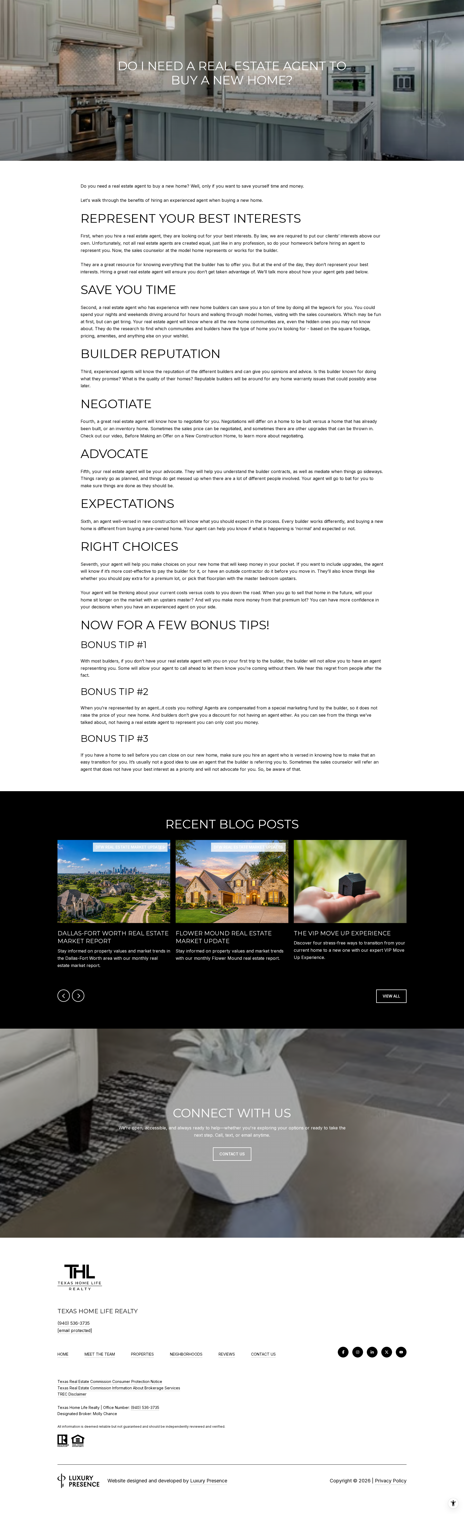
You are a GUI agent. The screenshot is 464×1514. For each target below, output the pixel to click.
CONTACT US (263, 1354)
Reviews (227, 1354)
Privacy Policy (391, 1480)
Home (62, 1354)
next (78, 996)
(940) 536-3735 (73, 1323)
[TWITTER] (386, 1352)
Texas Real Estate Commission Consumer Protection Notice (109, 1381)
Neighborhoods (186, 1354)
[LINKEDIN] (372, 1352)
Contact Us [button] (232, 1153)
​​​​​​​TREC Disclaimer (71, 1394)
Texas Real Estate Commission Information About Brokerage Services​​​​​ (118, 1388)
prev (63, 996)
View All (391, 996)
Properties (142, 1354)
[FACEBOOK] (343, 1352)
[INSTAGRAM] (357, 1352)
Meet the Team (100, 1354)
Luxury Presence (208, 1480)
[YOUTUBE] (401, 1352)
